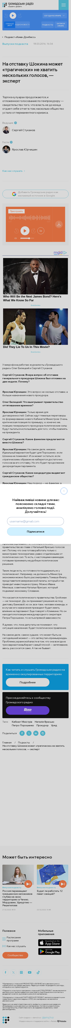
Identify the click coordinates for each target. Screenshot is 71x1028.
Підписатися (35, 531)
